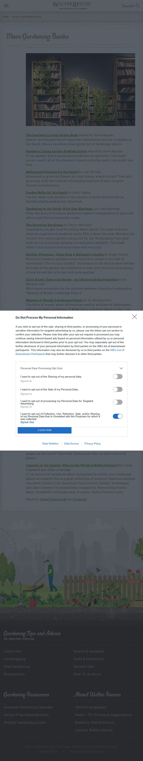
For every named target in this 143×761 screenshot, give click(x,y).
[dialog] (71, 381)
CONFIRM (45, 430)
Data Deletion (50, 443)
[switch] (118, 376)
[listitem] (71, 368)
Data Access (71, 443)
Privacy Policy (93, 443)
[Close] (135, 317)
